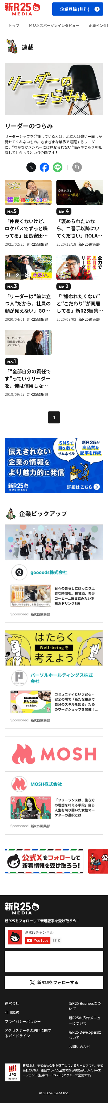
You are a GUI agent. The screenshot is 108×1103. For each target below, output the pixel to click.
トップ (13, 25)
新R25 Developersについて (85, 1034)
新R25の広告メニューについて (84, 1020)
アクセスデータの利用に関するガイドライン (28, 1033)
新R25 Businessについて (85, 1006)
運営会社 (12, 1003)
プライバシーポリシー (23, 1021)
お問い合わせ (79, 1046)
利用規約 (12, 1012)
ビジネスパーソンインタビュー (54, 25)
